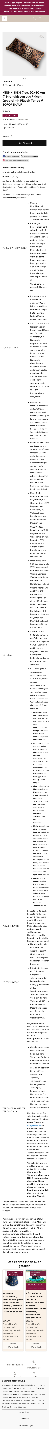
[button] (4, 18)
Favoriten (34, 1377)
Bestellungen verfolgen (15, 1378)
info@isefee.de (34, 1125)
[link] (24, 1424)
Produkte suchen (15, 1364)
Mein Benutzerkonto (34, 1366)
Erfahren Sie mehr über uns (14, 1407)
